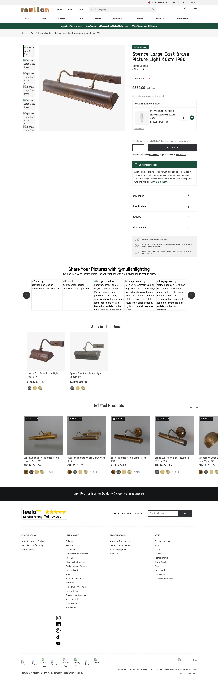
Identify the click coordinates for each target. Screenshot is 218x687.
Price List (70, 558)
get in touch (161, 182)
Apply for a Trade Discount (130, 493)
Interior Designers (118, 549)
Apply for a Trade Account (71, 26)
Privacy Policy (72, 591)
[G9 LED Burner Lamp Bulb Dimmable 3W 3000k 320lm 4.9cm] (142, 118)
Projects (71, 9)
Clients (158, 549)
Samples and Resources (77, 553)
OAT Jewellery (161, 570)
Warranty (70, 583)
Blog (157, 566)
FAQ (68, 574)
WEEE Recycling (73, 599)
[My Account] (186, 9)
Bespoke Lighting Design (32, 541)
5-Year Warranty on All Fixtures (144, 26)
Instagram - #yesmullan (77, 587)
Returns (69, 545)
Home (24, 33)
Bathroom (117, 18)
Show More (139, 128)
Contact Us (160, 574)
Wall (43, 18)
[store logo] (35, 9)
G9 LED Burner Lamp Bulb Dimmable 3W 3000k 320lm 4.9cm (162, 114)
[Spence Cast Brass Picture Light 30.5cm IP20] (89, 351)
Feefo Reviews (161, 558)
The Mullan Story (162, 541)
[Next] (197, 407)
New (27, 18)
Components (182, 18)
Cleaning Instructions (75, 562)
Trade (81, 9)
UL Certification (73, 570)
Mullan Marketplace (164, 578)
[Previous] (192, 407)
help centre (154, 154)
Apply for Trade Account (121, 541)
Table (80, 18)
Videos (158, 553)
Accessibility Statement (76, 595)
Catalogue (70, 549)
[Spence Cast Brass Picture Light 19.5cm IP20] (46, 351)
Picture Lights (44, 33)
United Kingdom (157, 2)
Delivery (69, 541)
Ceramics (159, 18)
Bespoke (60, 9)
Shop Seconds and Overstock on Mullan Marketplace (107, 26)
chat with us (181, 154)
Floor (98, 18)
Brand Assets (161, 562)
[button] (47, 295)
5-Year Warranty (140, 47)
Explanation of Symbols (76, 566)
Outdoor (139, 18)
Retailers (114, 553)
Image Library (72, 603)
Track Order (71, 607)
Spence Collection (141, 65)
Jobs (157, 545)
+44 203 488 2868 (188, 673)
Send (185, 513)
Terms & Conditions (75, 578)
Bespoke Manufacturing (32, 545)
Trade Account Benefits (121, 545)
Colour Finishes (28, 549)
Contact (193, 2)
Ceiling (61, 18)
